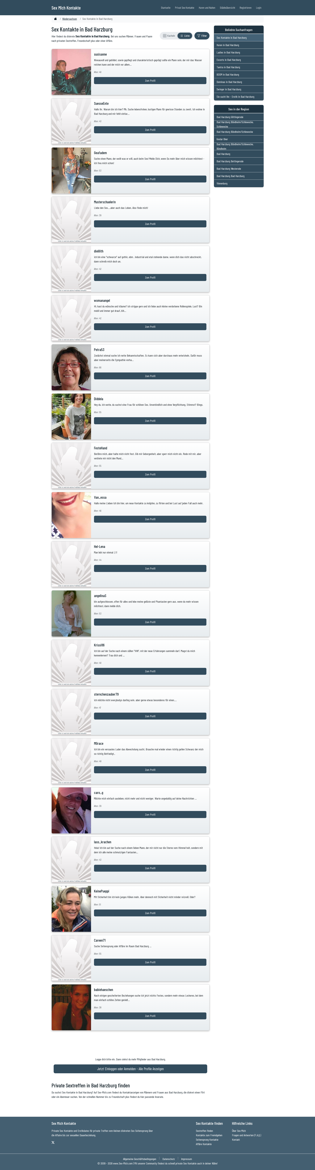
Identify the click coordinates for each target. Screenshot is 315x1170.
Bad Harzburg (223, 154)
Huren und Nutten (207, 7)
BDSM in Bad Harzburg (228, 74)
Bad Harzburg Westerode (229, 168)
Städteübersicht (227, 7)
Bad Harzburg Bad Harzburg (230, 176)
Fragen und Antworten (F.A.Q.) (246, 1135)
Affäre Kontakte (204, 1144)
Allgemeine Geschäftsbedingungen (139, 1159)
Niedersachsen (69, 18)
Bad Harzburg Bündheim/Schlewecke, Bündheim (235, 146)
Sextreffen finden (204, 1130)
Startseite (165, 7)
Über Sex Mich (239, 1130)
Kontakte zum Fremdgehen (209, 1135)
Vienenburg (222, 183)
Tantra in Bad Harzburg (228, 67)
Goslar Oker (222, 139)
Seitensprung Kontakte (207, 1139)
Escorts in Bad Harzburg (229, 59)
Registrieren (246, 7)
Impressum (186, 1159)
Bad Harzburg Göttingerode (230, 117)
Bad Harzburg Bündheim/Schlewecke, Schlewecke (235, 124)
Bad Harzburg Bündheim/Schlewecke (235, 131)
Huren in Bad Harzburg (228, 45)
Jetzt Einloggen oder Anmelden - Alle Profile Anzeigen (130, 1068)
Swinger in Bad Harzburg (229, 89)
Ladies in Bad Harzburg (228, 52)
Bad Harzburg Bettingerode (230, 161)
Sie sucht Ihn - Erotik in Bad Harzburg (235, 96)
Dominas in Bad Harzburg (229, 82)
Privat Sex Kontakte (184, 7)
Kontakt (236, 1139)
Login (258, 7)
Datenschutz (168, 1159)
